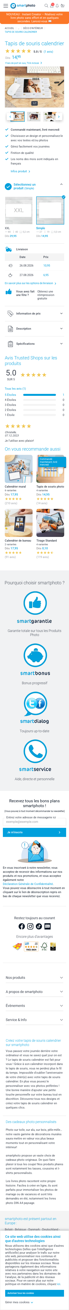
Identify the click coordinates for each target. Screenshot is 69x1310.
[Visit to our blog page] (48, 926)
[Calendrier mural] (19, 469)
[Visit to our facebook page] (22, 926)
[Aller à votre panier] (62, 5)
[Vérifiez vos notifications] (57, 5)
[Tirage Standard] (50, 523)
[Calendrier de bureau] (19, 523)
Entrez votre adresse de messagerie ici (31, 817)
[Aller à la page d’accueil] (22, 6)
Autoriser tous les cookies (20, 1293)
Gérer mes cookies (17, 1302)
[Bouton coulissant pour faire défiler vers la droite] (58, 116)
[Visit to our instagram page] (30, 926)
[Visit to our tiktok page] (39, 926)
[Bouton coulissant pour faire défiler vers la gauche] (10, 116)
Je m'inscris (15, 832)
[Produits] (18, 28)
